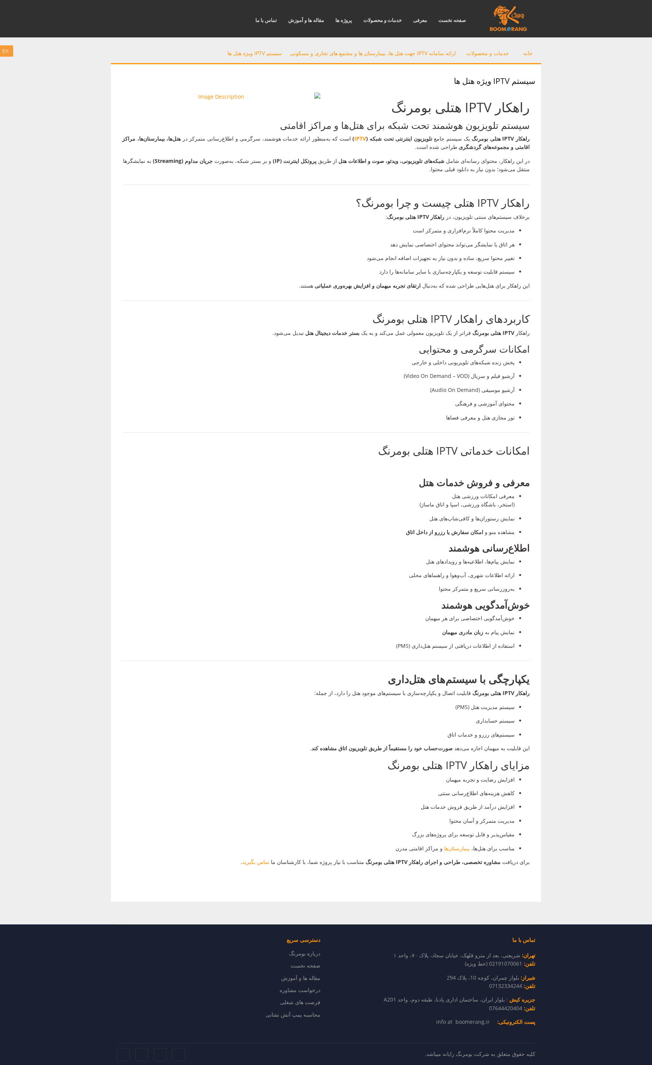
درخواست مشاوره (300, 990)
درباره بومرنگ (304, 953)
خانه (528, 53)
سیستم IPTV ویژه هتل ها (255, 53)
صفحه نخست (452, 19)
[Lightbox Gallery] (224, 97)
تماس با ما (266, 19)
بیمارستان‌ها (457, 848)
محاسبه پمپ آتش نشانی (293, 1014)
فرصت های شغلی (300, 1002)
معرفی (420, 19)
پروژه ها (343, 19)
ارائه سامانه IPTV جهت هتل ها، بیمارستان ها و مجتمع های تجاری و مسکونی (373, 53)
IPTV (360, 138)
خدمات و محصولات (382, 19)
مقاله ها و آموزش (306, 19)
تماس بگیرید (256, 861)
